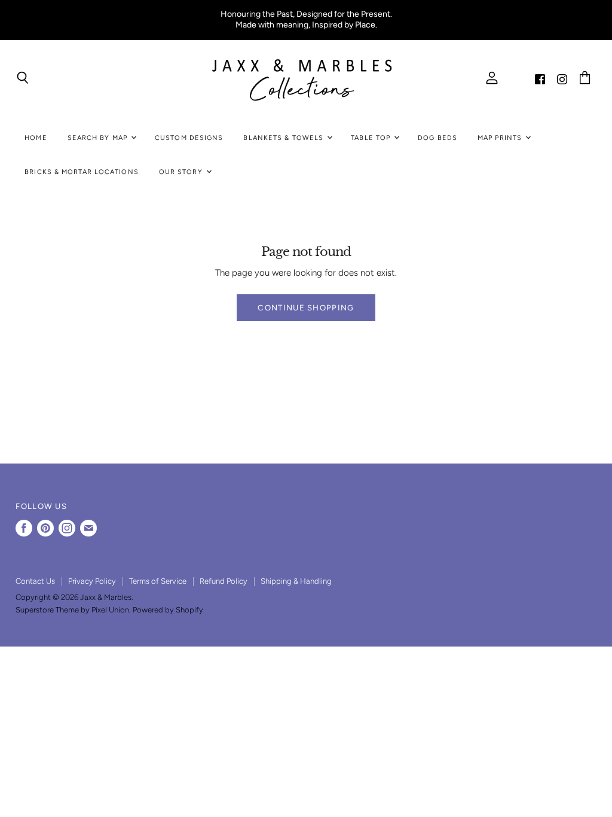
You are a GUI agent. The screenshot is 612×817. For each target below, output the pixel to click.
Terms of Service (157, 581)
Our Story (182, 172)
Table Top (372, 138)
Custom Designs (189, 138)
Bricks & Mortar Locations (82, 172)
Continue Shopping (306, 307)
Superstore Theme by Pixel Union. (73, 609)
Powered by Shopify (168, 609)
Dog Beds (437, 138)
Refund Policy (223, 581)
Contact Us (35, 581)
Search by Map (99, 138)
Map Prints (501, 138)
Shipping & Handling (296, 581)
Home (36, 138)
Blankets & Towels (284, 138)
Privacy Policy (92, 581)
